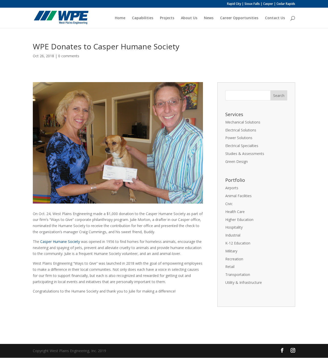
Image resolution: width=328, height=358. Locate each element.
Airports (231, 187)
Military (231, 251)
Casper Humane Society (60, 241)
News (208, 18)
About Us (189, 18)
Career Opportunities (239, 18)
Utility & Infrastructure (243, 282)
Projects (167, 18)
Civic (229, 203)
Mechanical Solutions (242, 122)
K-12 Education (237, 243)
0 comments (68, 55)
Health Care (235, 211)
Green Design (236, 161)
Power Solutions (238, 137)
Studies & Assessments (244, 153)
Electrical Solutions (240, 130)
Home (120, 18)
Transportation (237, 274)
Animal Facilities (238, 195)
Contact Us (275, 18)
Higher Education (239, 219)
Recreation (234, 258)
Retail (229, 266)
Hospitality (234, 227)
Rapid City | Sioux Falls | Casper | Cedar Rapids (261, 4)
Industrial (232, 235)
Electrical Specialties (241, 145)
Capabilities (142, 18)
